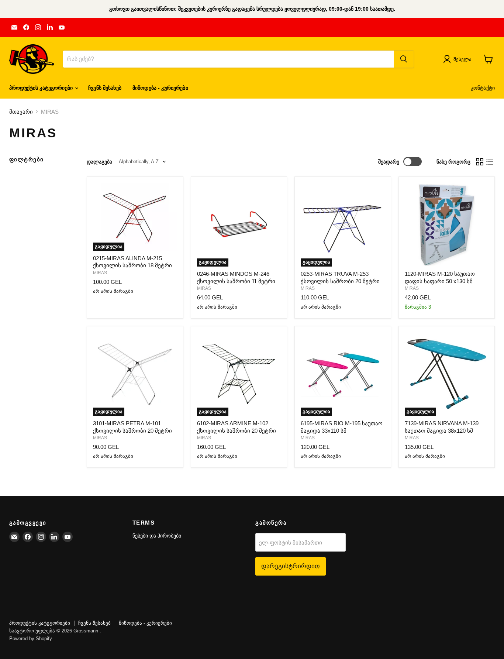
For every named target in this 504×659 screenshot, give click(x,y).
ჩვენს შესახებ (104, 88)
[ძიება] (404, 59)
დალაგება (99, 162)
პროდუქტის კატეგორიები (41, 88)
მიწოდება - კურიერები (160, 88)
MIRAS (100, 272)
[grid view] (479, 162)
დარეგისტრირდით (290, 566)
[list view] (490, 162)
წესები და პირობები (156, 536)
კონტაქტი (483, 88)
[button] (458, 59)
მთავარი (21, 112)
